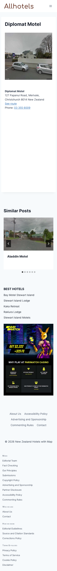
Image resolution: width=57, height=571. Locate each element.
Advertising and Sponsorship (28, 419)
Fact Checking (10, 465)
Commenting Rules (22, 425)
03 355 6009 (22, 107)
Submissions (9, 475)
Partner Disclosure (12, 490)
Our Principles (9, 470)
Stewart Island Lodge (17, 300)
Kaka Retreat (11, 306)
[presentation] (28, 234)
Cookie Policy (9, 560)
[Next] (48, 243)
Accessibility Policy (35, 413)
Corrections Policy (11, 538)
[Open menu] (50, 6)
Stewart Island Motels (17, 317)
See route (11, 103)
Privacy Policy (9, 550)
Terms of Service (11, 555)
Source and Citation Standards (18, 533)
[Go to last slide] (8, 243)
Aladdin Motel (17, 256)
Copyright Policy (10, 480)
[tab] (22, 272)
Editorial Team (9, 460)
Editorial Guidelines (12, 528)
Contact (41, 425)
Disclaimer (7, 565)
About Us (15, 413)
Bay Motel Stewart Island (19, 295)
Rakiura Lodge (12, 311)
